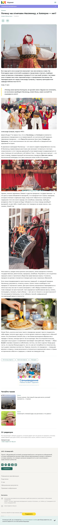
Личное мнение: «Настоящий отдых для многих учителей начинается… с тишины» (33, 398)
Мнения (3, 10)
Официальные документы (9, 485)
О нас (3, 482)
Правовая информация (9, 488)
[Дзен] (9, 465)
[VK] (2, 465)
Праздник (34, 359)
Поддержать (6, 468)
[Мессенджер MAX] (15, 465)
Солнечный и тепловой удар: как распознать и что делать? (34, 413)
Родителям (4, 479)
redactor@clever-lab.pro (9, 441)
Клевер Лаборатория (6, 16)
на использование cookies (29, 519)
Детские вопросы (22, 359)
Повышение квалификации (9, 6)
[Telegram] (6, 465)
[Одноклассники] (12, 465)
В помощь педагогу (8, 359)
